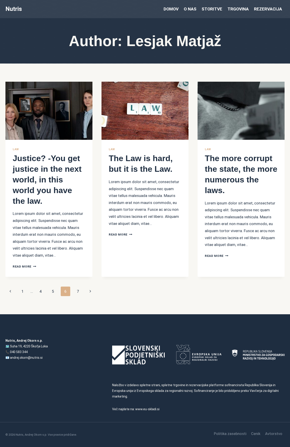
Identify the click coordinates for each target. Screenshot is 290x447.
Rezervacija (268, 9)
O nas (190, 9)
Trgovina (238, 9)
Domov (171, 9)
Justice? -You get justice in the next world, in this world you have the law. (47, 179)
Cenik (255, 433)
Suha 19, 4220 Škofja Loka (29, 346)
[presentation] (48, 111)
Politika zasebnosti (230, 433)
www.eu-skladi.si (147, 409)
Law (16, 149)
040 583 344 (19, 352)
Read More (24, 266)
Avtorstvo (273, 433)
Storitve (212, 9)
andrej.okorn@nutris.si (26, 357)
